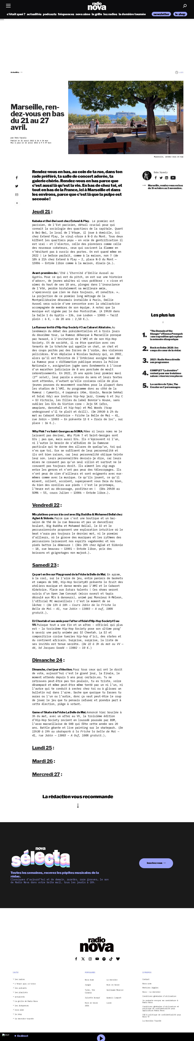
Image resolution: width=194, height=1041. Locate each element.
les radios (110, 14)
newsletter (161, 14)
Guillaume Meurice (115, 990)
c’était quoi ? (16, 14)
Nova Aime (89, 980)
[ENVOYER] (20, 194)
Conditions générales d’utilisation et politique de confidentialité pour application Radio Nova (160, 1009)
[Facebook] (20, 178)
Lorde (109, 1003)
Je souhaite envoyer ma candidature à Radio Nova (160, 1001)
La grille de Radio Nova (26, 1001)
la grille (97, 14)
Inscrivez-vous (154, 863)
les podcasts (21, 988)
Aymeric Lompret (114, 998)
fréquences (66, 14)
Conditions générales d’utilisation (159, 996)
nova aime (83, 14)
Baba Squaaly (160, 172)
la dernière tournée (132, 14)
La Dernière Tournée (151, 1021)
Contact (145, 979)
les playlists (21, 992)
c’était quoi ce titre (25, 984)
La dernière (112, 980)
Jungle (88, 985)
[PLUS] (20, 203)
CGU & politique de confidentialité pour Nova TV (161, 1016)
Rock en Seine (113, 985)
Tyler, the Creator (90, 991)
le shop (180, 14)
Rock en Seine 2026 (91, 1004)
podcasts (50, 14)
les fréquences (22, 1006)
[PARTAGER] (20, 186)
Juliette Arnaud (92, 998)
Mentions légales (150, 988)
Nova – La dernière (151, 992)
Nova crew (146, 984)
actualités (34, 14)
